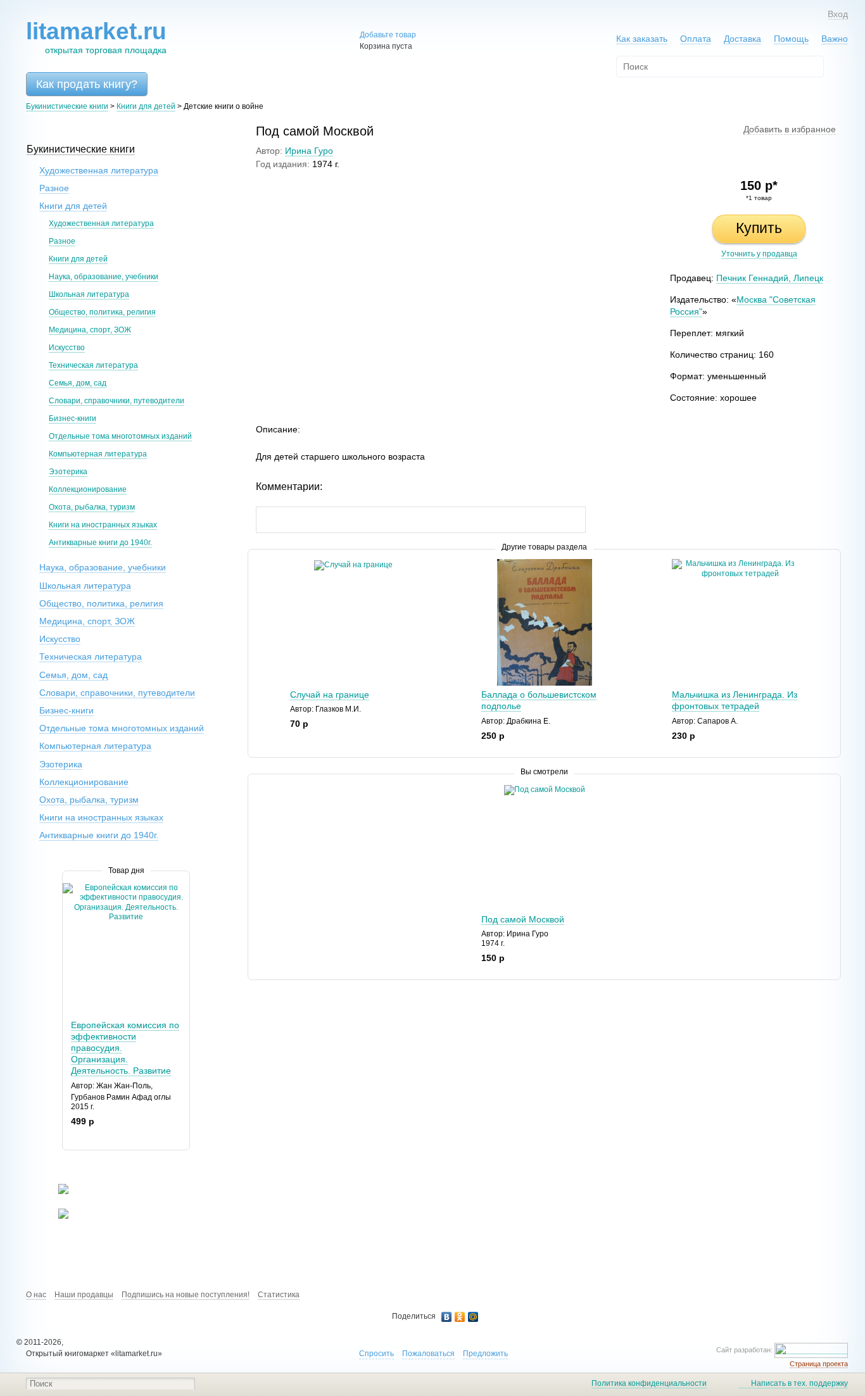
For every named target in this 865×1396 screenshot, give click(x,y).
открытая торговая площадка (96, 37)
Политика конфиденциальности (649, 1383)
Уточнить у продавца (759, 253)
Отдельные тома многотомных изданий (120, 436)
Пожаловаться (428, 1353)
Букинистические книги (67, 106)
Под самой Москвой (522, 919)
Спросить (376, 1353)
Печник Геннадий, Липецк (769, 278)
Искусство (67, 347)
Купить (759, 228)
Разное (54, 188)
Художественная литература (98, 170)
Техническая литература (93, 365)
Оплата (695, 39)
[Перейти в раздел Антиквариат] (55, 1216)
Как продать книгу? (86, 84)
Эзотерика (68, 471)
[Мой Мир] (473, 1317)
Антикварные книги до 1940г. (100, 542)
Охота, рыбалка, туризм (92, 507)
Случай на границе (329, 694)
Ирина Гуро (309, 151)
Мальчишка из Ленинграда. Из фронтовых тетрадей (734, 700)
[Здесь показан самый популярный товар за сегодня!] (70, 888)
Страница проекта (819, 1364)
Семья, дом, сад (77, 383)
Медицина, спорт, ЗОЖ (90, 329)
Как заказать (641, 39)
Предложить (485, 1353)
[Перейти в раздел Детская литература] (55, 1191)
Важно (834, 39)
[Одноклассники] (460, 1317)
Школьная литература (89, 294)
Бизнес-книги (72, 418)
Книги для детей (146, 106)
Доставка (742, 39)
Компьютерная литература (98, 454)
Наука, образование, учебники (103, 276)
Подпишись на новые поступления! (185, 1294)
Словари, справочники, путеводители (116, 400)
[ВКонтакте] (446, 1317)
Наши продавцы (83, 1294)
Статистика (279, 1294)
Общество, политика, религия (102, 312)
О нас (36, 1294)
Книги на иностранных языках (103, 524)
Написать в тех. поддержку (799, 1383)
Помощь (791, 39)
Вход (838, 14)
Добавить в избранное (789, 129)
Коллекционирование (88, 489)
